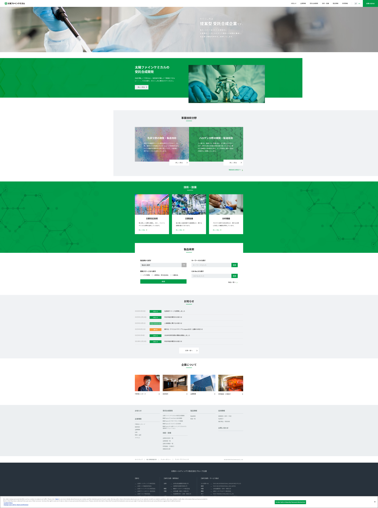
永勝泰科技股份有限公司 (180, 486)
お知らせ (293, 3)
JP (356, 3)
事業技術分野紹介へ (235, 170)
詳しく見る (141, 87)
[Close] (375, 502)
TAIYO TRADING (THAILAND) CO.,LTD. (223, 494)
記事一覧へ (189, 350)
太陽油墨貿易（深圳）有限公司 (222, 488)
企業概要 (193, 394)
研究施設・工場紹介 (224, 394)
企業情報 (303, 3)
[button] (147, 420)
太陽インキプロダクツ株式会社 (222, 491)
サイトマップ (139, 459)
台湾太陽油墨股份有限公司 (181, 483)
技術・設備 (325, 3)
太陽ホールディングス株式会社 (146, 483)
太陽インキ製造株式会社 (144, 486)
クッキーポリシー (166, 459)
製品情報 (335, 3)
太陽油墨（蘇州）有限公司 (181, 491)
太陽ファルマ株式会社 (143, 494)
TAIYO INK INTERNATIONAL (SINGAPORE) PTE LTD (227, 483)
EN (359, 3)
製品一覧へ (232, 282)
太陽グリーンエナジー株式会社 (146, 491)
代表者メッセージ (140, 394)
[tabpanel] (189, 27)
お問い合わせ (370, 3)
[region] (189, 502)
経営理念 (165, 394)
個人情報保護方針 (151, 459)
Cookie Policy (8, 503)
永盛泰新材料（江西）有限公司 (182, 494)
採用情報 (345, 3)
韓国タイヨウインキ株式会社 (181, 488)
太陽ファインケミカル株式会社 (146, 488)
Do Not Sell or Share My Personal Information (290, 502)
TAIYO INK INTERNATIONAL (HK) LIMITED (224, 486)
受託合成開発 (314, 3)
